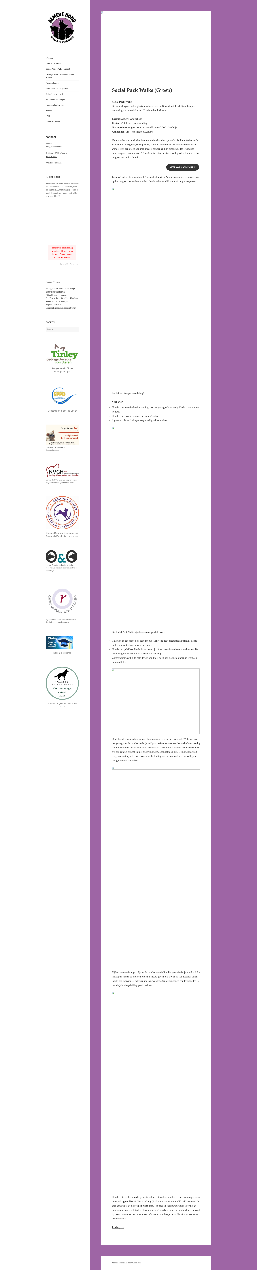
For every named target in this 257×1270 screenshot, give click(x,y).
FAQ (48, 116)
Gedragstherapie (52, 83)
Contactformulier (53, 121)
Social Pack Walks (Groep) (58, 69)
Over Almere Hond (54, 63)
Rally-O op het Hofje (55, 94)
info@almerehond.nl (54, 147)
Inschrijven (118, 1227)
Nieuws (49, 110)
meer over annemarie (183, 167)
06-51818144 (51, 156)
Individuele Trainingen (55, 99)
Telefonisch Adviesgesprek (57, 88)
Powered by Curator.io (69, 264)
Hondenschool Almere (55, 105)
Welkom (49, 58)
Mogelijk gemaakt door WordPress (126, 1263)
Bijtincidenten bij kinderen (57, 295)
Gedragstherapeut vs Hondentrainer (61, 308)
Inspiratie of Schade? (55, 305)
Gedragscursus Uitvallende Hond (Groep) (60, 76)
